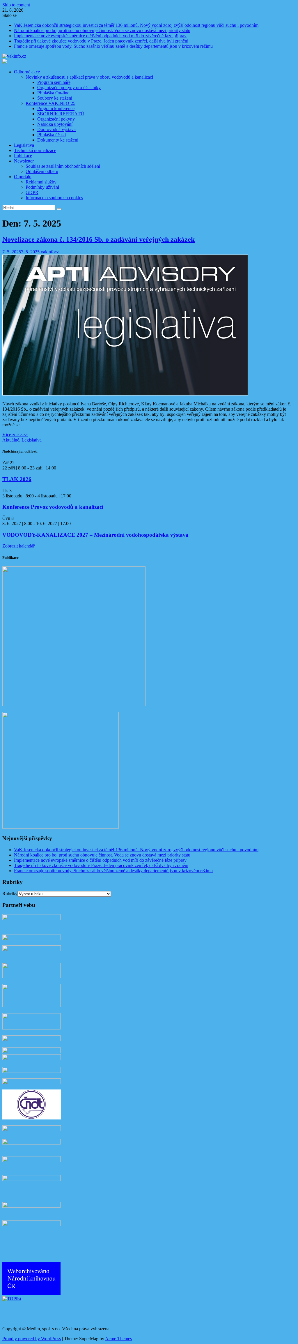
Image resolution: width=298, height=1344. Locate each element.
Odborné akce (27, 71)
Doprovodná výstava (56, 129)
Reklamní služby (41, 181)
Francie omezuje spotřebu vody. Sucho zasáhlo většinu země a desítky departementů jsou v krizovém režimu (113, 46)
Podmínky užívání (42, 187)
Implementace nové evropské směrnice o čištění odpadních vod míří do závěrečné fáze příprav (100, 35)
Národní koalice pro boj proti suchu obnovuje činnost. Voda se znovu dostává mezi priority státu (102, 30)
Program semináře (53, 82)
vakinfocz (50, 251)
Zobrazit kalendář (18, 545)
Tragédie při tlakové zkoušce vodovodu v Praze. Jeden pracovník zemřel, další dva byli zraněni (101, 40)
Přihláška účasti (51, 134)
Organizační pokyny (56, 118)
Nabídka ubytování (54, 124)
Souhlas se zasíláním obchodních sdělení (63, 166)
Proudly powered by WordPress (31, 1338)
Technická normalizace (35, 150)
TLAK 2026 (16, 479)
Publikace (23, 155)
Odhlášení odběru (42, 171)
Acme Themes (118, 1338)
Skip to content (16, 4)
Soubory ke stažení (54, 98)
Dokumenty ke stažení (57, 139)
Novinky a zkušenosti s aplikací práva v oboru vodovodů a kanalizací (89, 77)
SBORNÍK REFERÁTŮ (60, 113)
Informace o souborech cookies (54, 197)
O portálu (22, 176)
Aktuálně (10, 439)
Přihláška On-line (53, 92)
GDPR (32, 192)
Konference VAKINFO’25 (50, 103)
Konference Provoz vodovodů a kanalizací (52, 507)
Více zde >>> (15, 434)
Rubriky (9, 893)
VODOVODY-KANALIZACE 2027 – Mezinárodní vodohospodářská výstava (95, 535)
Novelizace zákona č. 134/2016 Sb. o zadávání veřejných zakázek (98, 239)
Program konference (55, 108)
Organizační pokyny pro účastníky (69, 87)
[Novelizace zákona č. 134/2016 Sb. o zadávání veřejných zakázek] (125, 393)
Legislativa (24, 145)
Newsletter (24, 160)
